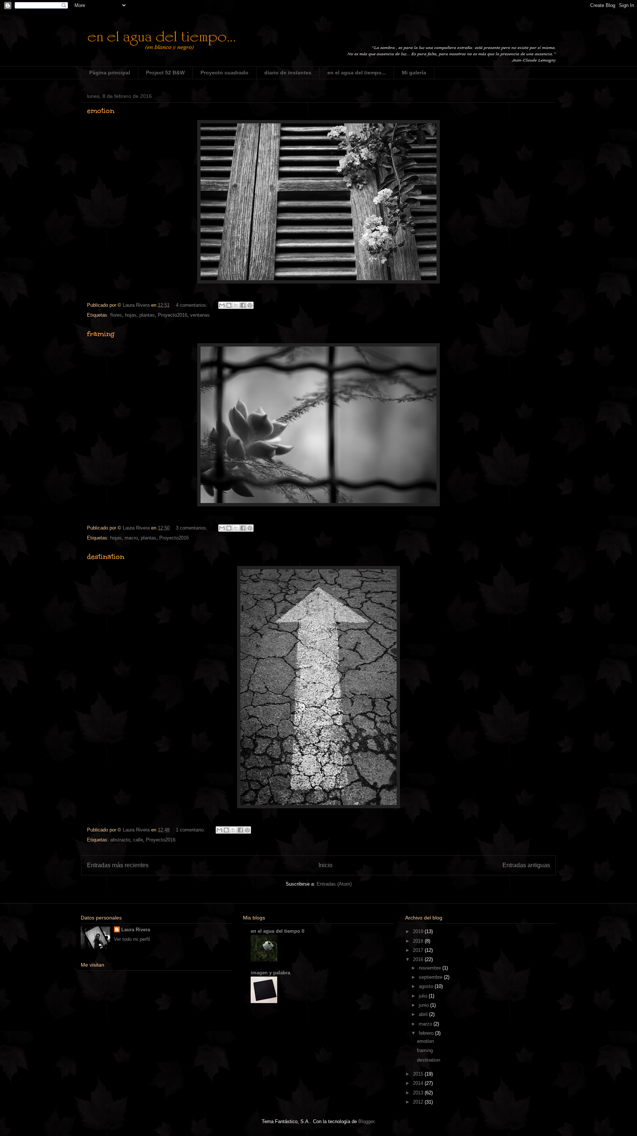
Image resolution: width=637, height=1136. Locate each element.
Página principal (109, 72)
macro (131, 538)
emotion (100, 110)
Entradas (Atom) (334, 884)
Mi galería (414, 72)
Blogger (366, 1121)
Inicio (325, 865)
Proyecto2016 (172, 315)
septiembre (431, 977)
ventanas (200, 315)
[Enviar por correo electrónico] (222, 305)
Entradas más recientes (118, 865)
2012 (419, 1102)
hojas (130, 315)
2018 (419, 941)
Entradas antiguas (526, 865)
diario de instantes (287, 72)
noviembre (430, 968)
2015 (419, 1074)
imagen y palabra (270, 972)
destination (105, 556)
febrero (427, 1033)
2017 (419, 950)
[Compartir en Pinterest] (250, 305)
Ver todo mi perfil (132, 939)
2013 (419, 1092)
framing (101, 333)
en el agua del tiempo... (356, 72)
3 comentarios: (192, 528)
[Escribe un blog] (229, 305)
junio (424, 1005)
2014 (419, 1083)
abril (424, 1014)
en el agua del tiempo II (277, 931)
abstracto (120, 840)
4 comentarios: (192, 305)
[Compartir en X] (236, 305)
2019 (419, 931)
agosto (427, 986)
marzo (426, 1024)
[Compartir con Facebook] (243, 305)
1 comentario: (191, 830)
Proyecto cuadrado (224, 72)
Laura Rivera (135, 929)
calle (138, 840)
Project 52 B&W (165, 72)
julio (424, 996)
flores (116, 315)
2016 (419, 959)
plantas (147, 315)
